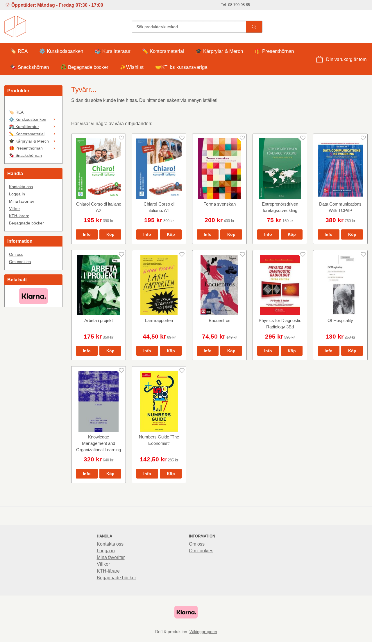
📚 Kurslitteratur (112, 51)
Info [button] (87, 234)
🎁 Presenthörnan (274, 51)
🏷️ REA (19, 51)
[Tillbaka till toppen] (364, 634)
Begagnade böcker (26, 223)
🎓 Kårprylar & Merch (219, 51)
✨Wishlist (132, 67)
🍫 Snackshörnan (29, 67)
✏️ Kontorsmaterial (163, 51)
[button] (110, 234)
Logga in (17, 194)
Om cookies (20, 261)
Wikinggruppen (203, 631)
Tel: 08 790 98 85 (235, 5)
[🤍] (33, 104)
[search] (254, 27)
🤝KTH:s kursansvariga (181, 67)
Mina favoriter (21, 201)
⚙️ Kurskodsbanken (61, 51)
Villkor (14, 208)
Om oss (16, 254)
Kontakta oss (21, 186)
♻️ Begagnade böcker (84, 67)
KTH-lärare (19, 215)
